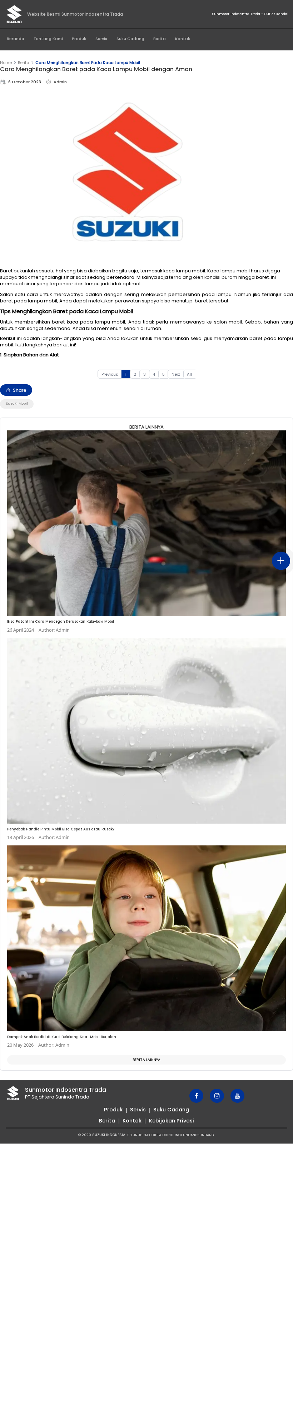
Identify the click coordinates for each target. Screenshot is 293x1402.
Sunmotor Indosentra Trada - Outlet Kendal (250, 13)
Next (176, 374)
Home (6, 62)
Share (19, 390)
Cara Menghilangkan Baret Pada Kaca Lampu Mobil (87, 62)
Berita (159, 38)
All (189, 374)
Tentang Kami (48, 38)
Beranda (15, 38)
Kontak (182, 38)
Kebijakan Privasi (171, 1120)
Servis (101, 38)
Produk (79, 38)
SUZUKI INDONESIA (108, 1134)
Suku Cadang (130, 38)
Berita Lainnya (146, 1059)
